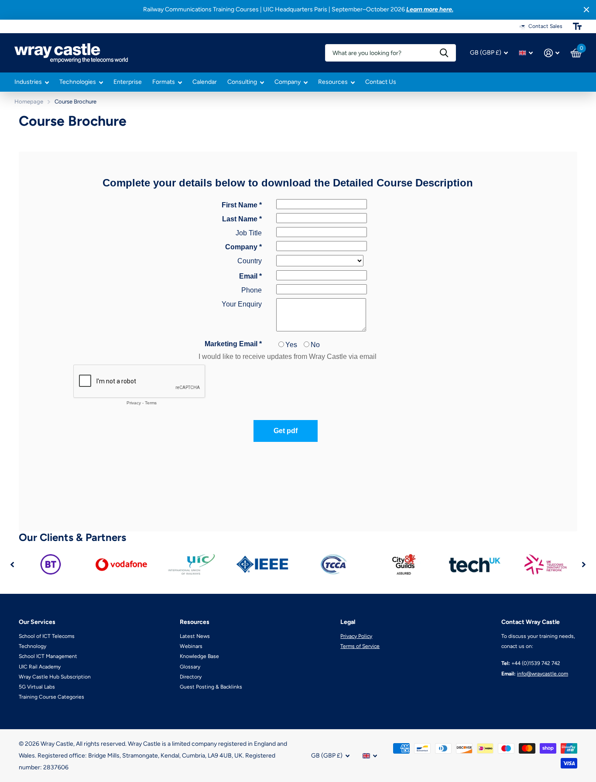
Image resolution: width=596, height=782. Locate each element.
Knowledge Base (199, 656)
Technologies (77, 82)
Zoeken (444, 53)
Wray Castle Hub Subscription (55, 677)
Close (586, 10)
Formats (163, 82)
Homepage (28, 101)
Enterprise (127, 82)
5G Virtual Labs (37, 687)
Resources (333, 82)
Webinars (191, 646)
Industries (28, 82)
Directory (191, 677)
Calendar (204, 82)
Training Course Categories (51, 697)
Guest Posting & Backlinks (211, 687)
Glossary (190, 667)
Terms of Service (360, 646)
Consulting (242, 82)
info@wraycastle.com (542, 674)
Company (287, 82)
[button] (12, 564)
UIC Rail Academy (40, 667)
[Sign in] (552, 53)
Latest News (195, 636)
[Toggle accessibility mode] (577, 26)
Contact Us (380, 82)
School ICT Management (48, 656)
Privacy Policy (356, 636)
